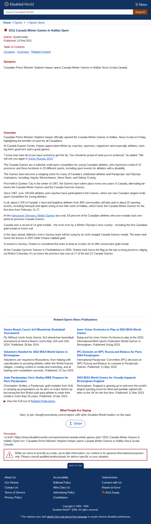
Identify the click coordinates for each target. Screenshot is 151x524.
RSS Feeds (112, 492)
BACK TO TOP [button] (75, 466)
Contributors (60, 497)
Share (77, 423)
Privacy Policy (13, 497)
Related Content (41, 51)
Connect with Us (112, 482)
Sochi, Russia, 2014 (40, 158)
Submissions (109, 477)
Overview (23, 51)
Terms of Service (15, 492)
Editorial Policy (62, 482)
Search (140, 12)
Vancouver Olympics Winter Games (33, 215)
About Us (10, 477)
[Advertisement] (75, 100)
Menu (141, 4)
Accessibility (60, 477)
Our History (12, 482)
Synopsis (9, 51)
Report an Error (111, 487)
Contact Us (11, 487)
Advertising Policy (64, 492)
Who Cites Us (61, 487)
